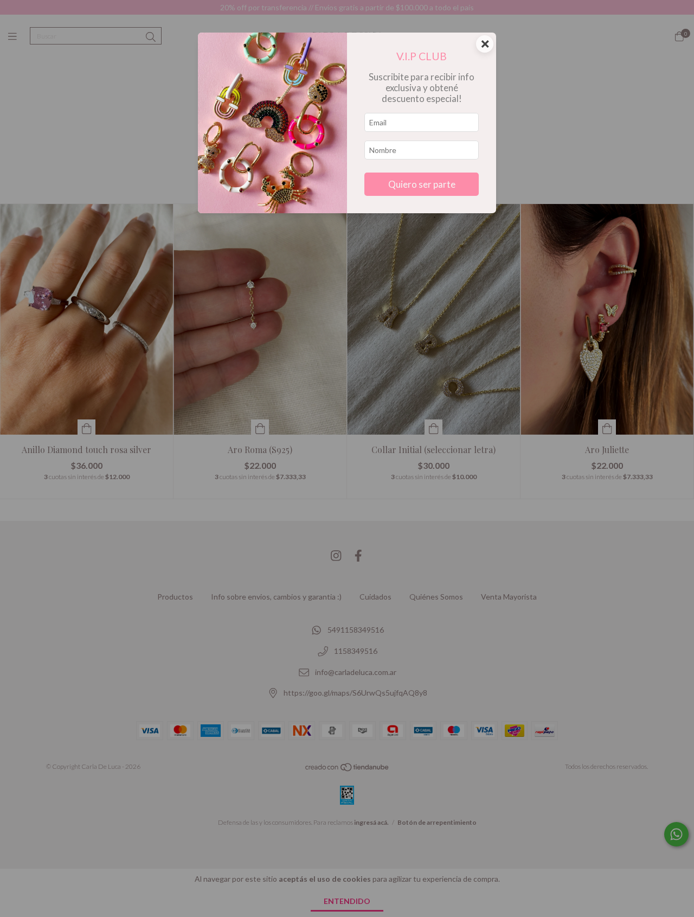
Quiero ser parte (421, 184)
